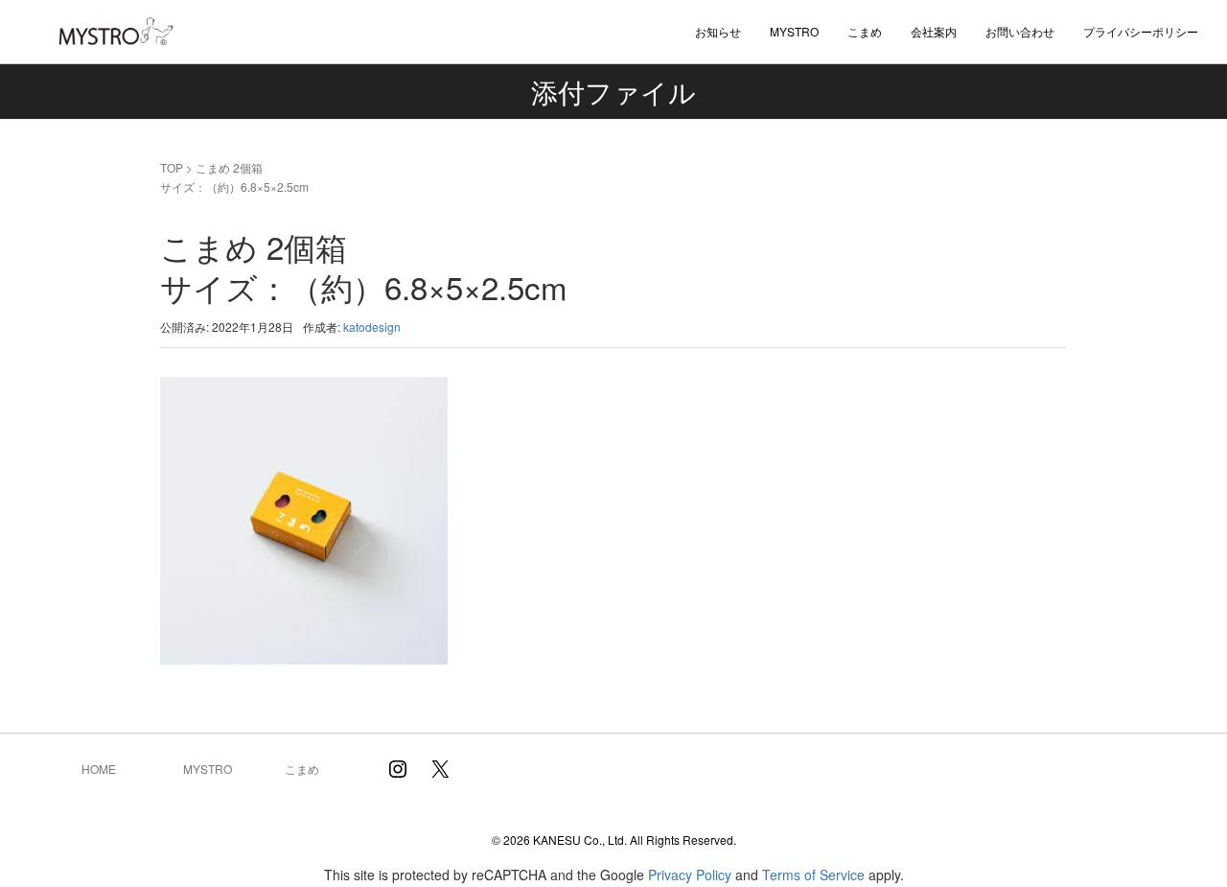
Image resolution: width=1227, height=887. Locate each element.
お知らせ (718, 31)
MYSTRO (207, 768)
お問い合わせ (1019, 31)
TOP (171, 167)
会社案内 (934, 31)
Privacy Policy (689, 874)
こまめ (864, 31)
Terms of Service (813, 874)
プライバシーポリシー (1140, 31)
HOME (98, 768)
